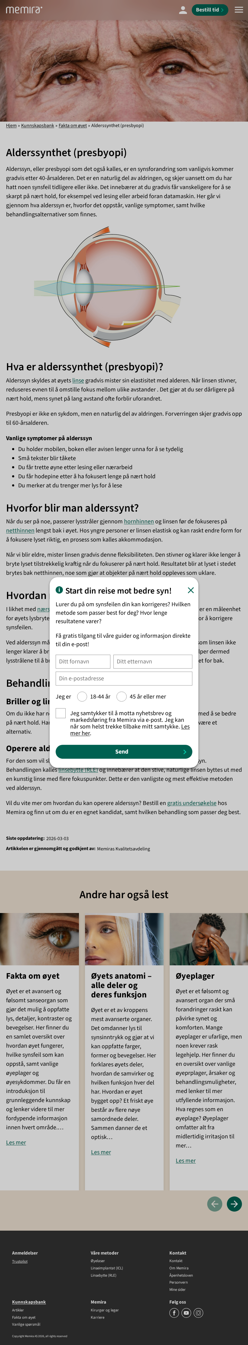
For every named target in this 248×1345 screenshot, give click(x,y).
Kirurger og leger (105, 1310)
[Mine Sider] (183, 10)
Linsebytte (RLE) (103, 1275)
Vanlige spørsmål (26, 1324)
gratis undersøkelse (192, 803)
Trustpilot (20, 1261)
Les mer (16, 1142)
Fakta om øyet (73, 125)
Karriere (97, 1317)
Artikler (18, 1310)
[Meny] (239, 10)
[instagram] (198, 1316)
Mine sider (177, 1290)
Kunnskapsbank (37, 125)
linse (78, 380)
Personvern (178, 1282)
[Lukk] (191, 590)
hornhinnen (139, 521)
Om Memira (179, 1268)
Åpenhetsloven (181, 1275)
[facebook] (174, 1316)
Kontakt (175, 1261)
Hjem (11, 125)
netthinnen (20, 530)
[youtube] (186, 1316)
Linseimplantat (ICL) (107, 1268)
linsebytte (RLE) (78, 770)
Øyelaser (98, 1261)
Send (121, 752)
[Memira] (24, 10)
